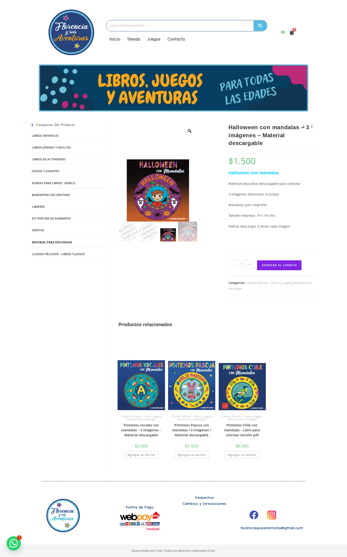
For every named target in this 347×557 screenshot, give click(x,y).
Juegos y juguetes (45, 171)
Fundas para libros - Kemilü (53, 183)
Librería (38, 207)
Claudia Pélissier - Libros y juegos (269, 283)
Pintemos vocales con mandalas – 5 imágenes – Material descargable (141, 430)
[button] (14, 543)
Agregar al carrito (279, 265)
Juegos (154, 39)
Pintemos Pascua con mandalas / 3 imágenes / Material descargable (191, 430)
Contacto (176, 39)
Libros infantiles (45, 136)
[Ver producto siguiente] (312, 126)
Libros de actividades (49, 159)
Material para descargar (141, 419)
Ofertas (38, 230)
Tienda (133, 39)
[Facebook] (254, 515)
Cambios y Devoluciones (204, 504)
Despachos (204, 497)
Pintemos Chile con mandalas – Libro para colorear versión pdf (242, 430)
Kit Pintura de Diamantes (51, 218)
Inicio (115, 39)
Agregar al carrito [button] (141, 455)
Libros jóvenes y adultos (51, 147)
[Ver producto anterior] (303, 126)
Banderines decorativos (51, 195)
